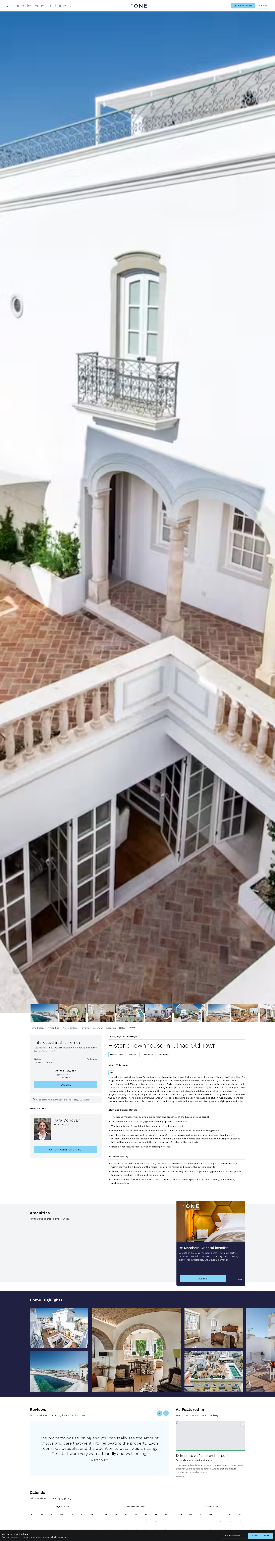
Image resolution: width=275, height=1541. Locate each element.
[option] (92, 1521)
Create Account (243, 5)
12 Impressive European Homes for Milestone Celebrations (203, 1458)
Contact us (85, 1100)
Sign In (263, 5)
